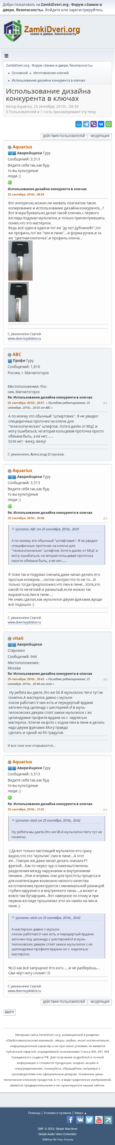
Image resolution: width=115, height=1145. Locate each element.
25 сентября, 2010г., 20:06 (26, 518)
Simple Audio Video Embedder (57, 1134)
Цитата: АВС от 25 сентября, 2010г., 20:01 (47, 529)
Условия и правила (57, 1113)
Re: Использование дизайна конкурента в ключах (50, 397)
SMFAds (47, 1139)
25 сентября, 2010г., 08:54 (26, 194)
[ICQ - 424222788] (10, 182)
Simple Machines (67, 1128)
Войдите (52, 9)
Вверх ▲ (81, 1113)
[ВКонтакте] (101, 124)
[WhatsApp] (108, 124)
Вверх (9, 1012)
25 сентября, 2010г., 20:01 (26, 403)
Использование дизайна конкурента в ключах (47, 189)
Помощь (34, 1113)
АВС (17, 354)
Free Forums (65, 1139)
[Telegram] (86, 124)
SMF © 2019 (46, 1128)
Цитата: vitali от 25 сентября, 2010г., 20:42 (48, 820)
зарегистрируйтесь (86, 9)
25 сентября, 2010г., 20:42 (26, 679)
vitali (18, 638)
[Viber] (93, 124)
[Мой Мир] (78, 124)
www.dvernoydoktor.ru (24, 338)
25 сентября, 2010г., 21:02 (26, 809)
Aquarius (22, 147)
